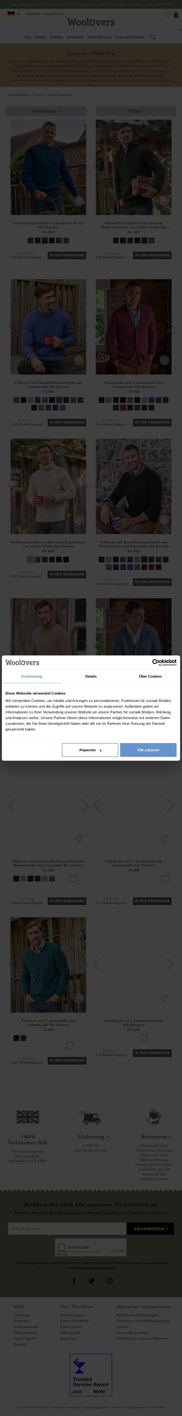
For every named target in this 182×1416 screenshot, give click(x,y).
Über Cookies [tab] (150, 676)
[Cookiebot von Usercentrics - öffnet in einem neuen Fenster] (156, 662)
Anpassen (87, 750)
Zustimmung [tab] (31, 676)
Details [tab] (91, 676)
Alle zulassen (148, 750)
